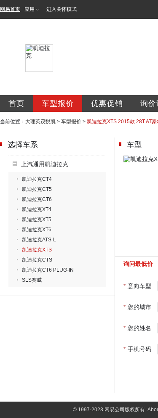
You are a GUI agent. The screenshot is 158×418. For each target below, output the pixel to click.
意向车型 (137, 286)
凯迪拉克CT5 (37, 189)
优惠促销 (107, 103)
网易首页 (10, 9)
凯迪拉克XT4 (36, 209)
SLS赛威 (32, 280)
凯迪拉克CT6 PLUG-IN (48, 270)
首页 (16, 103)
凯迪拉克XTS (37, 250)
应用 (29, 9)
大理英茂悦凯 (40, 121)
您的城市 (137, 307)
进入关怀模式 (61, 9)
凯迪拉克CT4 (37, 179)
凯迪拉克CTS (37, 260)
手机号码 (137, 349)
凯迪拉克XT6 (36, 230)
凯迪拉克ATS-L (39, 240)
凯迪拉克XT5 (36, 219)
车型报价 (58, 103)
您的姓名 (137, 328)
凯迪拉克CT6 (37, 199)
